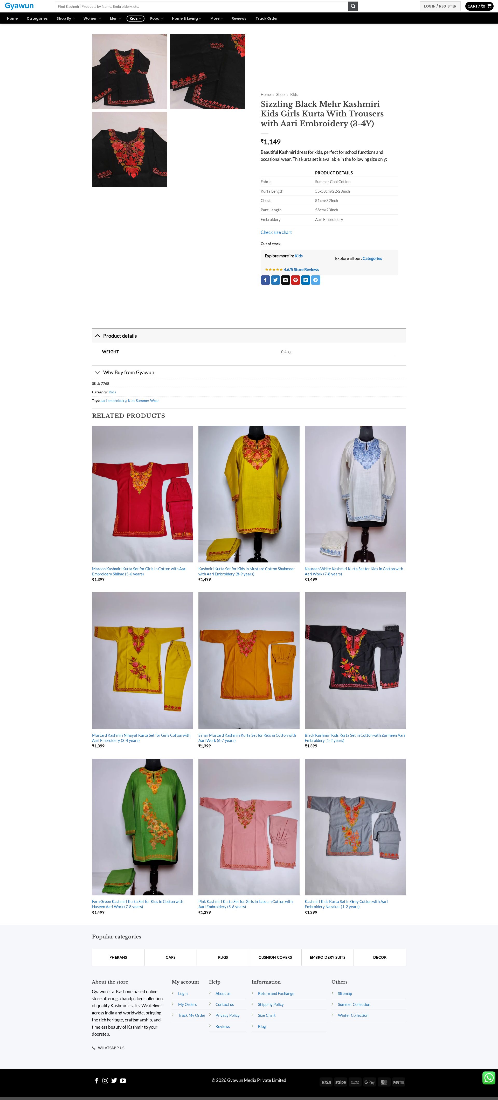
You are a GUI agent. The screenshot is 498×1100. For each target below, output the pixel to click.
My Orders (187, 1004)
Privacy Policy (228, 1015)
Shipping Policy (271, 1004)
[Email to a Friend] (285, 280)
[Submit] (353, 6)
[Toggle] (97, 336)
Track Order (266, 18)
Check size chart (276, 232)
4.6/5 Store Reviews (301, 269)
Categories (37, 18)
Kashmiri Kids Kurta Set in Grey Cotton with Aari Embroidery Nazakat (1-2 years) (346, 904)
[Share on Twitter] (275, 280)
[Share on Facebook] (265, 280)
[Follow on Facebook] (97, 1081)
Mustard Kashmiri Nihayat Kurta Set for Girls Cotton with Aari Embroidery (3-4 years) (141, 738)
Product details (120, 336)
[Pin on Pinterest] (295, 280)
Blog (262, 1026)
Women (91, 18)
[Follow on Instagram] (105, 1081)
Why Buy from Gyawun (128, 372)
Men (113, 18)
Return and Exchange (276, 993)
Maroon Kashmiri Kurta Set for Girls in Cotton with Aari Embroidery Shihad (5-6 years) (139, 571)
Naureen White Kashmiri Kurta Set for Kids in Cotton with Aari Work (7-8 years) (354, 571)
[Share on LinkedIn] (305, 280)
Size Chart (267, 1015)
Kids (134, 18)
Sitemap (345, 993)
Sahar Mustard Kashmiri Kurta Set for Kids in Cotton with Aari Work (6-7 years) (247, 738)
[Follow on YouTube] (123, 1081)
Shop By (64, 18)
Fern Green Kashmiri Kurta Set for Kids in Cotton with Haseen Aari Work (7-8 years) (137, 904)
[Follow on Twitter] (114, 1081)
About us (223, 993)
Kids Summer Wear (143, 400)
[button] (479, 6)
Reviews (239, 18)
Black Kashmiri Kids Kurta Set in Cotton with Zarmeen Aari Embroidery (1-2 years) (355, 738)
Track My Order (191, 1015)
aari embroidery (113, 400)
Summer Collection (354, 1004)
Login (183, 993)
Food (155, 18)
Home (12, 18)
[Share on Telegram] (315, 280)
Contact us (225, 1004)
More (214, 18)
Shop (280, 94)
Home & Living (185, 18)
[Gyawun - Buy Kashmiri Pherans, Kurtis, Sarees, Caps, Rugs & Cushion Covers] (25, 6)
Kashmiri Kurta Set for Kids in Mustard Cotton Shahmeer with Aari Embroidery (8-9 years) (246, 571)
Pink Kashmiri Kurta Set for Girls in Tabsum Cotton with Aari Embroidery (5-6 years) (245, 904)
